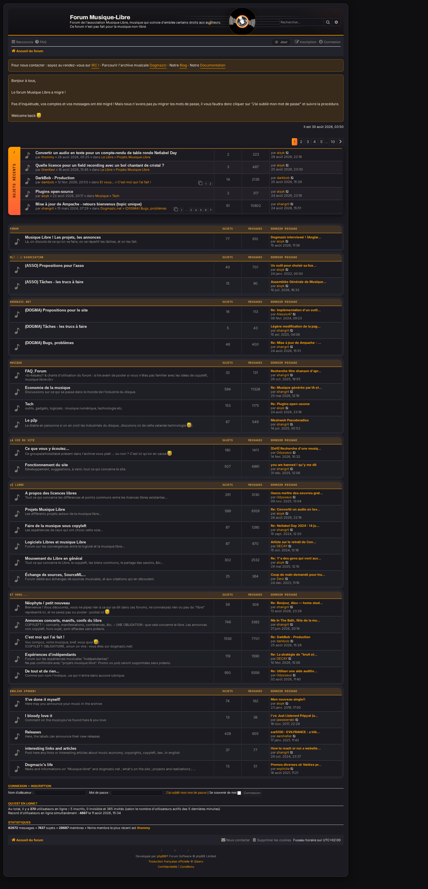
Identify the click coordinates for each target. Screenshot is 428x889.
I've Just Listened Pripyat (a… (294, 716)
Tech (115, 196)
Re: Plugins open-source (290, 404)
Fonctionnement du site (46, 465)
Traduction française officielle (169, 861)
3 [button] (308, 141)
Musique (102, 196)
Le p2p (31, 420)
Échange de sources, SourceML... (55, 575)
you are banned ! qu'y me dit (293, 465)
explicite (283, 769)
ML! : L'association (26, 257)
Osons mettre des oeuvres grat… (297, 493)
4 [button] (314, 141)
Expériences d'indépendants (50, 654)
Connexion (17, 786)
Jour (281, 42)
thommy (47, 157)
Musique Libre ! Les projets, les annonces (63, 237)
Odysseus (284, 452)
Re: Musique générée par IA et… (296, 387)
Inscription (41, 786)
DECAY (282, 546)
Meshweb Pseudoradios (290, 420)
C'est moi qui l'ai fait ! (134, 182)
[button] (341, 141)
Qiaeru (198, 861)
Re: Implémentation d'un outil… (296, 310)
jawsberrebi (285, 720)
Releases (33, 732)
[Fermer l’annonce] (339, 78)
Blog (183, 65)
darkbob (47, 182)
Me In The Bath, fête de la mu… (295, 620)
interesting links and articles (50, 748)
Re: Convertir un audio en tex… (295, 509)
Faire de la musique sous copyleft (55, 526)
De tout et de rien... (42, 671)
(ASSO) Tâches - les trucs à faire (54, 282)
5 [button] (321, 141)
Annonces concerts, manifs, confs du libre (63, 620)
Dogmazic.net (111, 208)
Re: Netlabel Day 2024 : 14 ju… (295, 526)
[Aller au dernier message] (287, 153)
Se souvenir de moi (223, 792)
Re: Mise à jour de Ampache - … (296, 343)
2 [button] (301, 141)
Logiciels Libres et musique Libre (55, 542)
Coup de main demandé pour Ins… (298, 575)
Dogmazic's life (39, 765)
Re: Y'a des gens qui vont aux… (296, 558)
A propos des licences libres (51, 493)
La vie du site (22, 440)
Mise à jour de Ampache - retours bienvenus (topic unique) (89, 204)
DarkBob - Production (55, 178)
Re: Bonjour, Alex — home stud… (297, 603)
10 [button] (333, 141)
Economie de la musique (47, 387)
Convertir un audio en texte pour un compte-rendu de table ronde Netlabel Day (106, 153)
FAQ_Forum (36, 371)
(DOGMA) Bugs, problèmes (146, 208)
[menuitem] (40, 41)
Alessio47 (284, 314)
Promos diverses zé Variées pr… (296, 765)
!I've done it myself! (42, 699)
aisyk (281, 153)
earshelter (284, 736)
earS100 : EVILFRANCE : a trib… (295, 732)
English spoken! (23, 691)
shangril (47, 208)
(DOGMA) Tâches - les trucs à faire (56, 326)
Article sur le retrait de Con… (293, 542)
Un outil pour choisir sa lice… (293, 265)
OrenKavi (48, 170)
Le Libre (107, 157)
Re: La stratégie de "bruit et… (294, 654)
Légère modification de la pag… (296, 326)
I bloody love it (38, 716)
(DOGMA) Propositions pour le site (56, 310)
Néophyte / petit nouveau (47, 603)
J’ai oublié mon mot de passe (186, 792)
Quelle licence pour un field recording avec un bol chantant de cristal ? (100, 165)
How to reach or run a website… (296, 748)
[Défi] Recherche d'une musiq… (296, 448)
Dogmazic (158, 65)
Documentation (212, 65)
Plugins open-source (54, 191)
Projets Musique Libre (133, 157)
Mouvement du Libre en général (53, 558)
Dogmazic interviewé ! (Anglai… (296, 237)
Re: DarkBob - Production (290, 637)
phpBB (161, 856)
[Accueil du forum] (40, 21)
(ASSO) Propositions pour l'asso (54, 265)
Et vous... (107, 182)
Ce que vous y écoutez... (47, 448)
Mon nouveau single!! (288, 699)
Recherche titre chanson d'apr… (296, 371)
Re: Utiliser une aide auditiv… (294, 671)
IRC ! (95, 65)
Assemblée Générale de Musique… (298, 282)
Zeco (280, 579)
